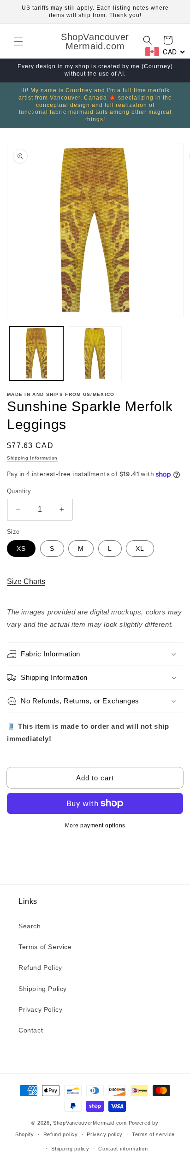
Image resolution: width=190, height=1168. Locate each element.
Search (29, 926)
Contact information (123, 1148)
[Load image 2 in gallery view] (95, 353)
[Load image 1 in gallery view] (36, 353)
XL (140, 548)
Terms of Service (45, 946)
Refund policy (60, 1134)
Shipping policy (70, 1148)
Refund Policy (40, 967)
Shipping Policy (42, 988)
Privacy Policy (40, 1009)
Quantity (19, 491)
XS (21, 548)
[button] (18, 41)
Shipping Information (32, 457)
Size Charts (26, 581)
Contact (30, 1030)
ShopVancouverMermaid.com (90, 1123)
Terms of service (153, 1134)
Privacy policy (105, 1134)
